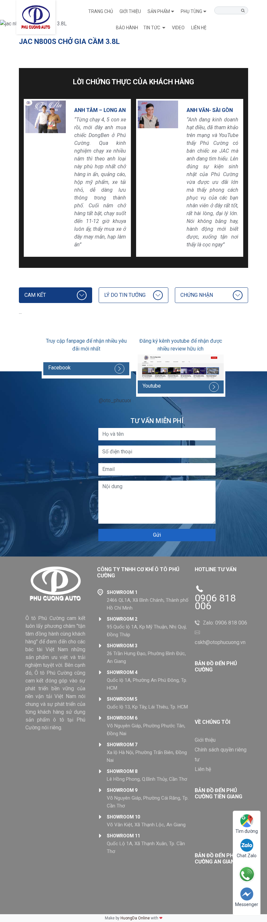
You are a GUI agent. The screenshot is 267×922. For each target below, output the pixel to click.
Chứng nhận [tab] (196, 295)
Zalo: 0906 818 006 (225, 623)
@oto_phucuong (117, 400)
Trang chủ (100, 11)
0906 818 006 (215, 602)
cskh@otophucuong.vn (220, 642)
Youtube (152, 386)
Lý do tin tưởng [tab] (125, 295)
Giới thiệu (130, 11)
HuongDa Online (135, 918)
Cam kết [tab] (35, 295)
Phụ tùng (191, 11)
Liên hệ (203, 769)
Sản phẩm (159, 11)
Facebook (59, 368)
